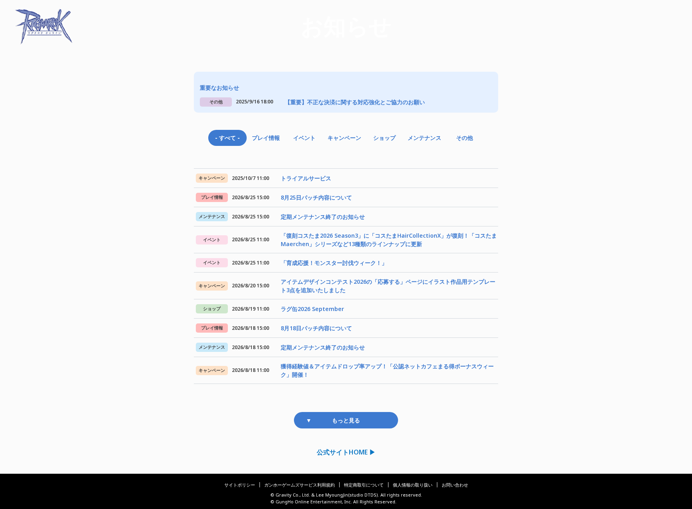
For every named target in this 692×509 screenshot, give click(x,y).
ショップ (384, 137)
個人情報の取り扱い (412, 485)
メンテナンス (424, 137)
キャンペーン (344, 137)
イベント (304, 137)
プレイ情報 (266, 137)
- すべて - (227, 137)
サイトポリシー (239, 485)
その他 (464, 137)
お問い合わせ (455, 485)
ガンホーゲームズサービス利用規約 (299, 485)
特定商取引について (364, 485)
